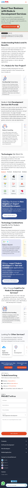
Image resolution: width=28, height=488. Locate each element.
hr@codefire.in (14, 383)
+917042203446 (12, 386)
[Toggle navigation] (26, 2)
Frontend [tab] (9, 171)
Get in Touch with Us (9, 215)
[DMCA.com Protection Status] (14, 481)
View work (3, 37)
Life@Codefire (4, 474)
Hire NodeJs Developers (10, 281)
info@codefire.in (11, 381)
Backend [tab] (3, 171)
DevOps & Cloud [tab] (17, 171)
